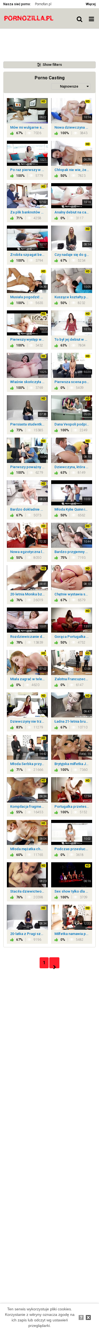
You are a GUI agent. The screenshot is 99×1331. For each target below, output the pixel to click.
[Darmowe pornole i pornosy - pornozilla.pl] (30, 18)
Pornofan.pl (43, 4)
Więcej (91, 4)
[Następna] (54, 962)
